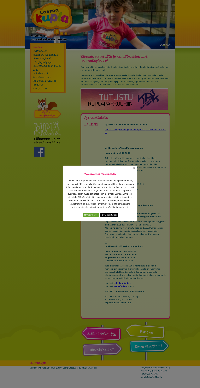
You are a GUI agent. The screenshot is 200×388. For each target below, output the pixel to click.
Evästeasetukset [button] (109, 215)
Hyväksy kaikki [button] (90, 215)
